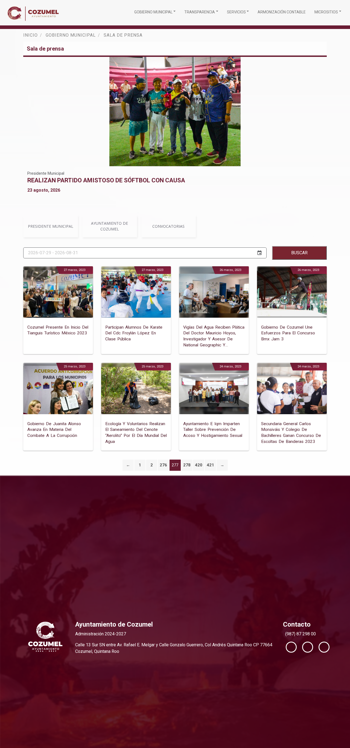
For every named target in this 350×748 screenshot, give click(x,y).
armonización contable (282, 12)
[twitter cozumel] (307, 647)
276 (163, 465)
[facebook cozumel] (291, 647)
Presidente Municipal (45, 173)
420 (198, 465)
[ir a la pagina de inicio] (34, 12)
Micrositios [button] (326, 12)
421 (210, 465)
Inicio (30, 35)
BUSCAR (299, 252)
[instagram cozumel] (324, 647)
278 (187, 465)
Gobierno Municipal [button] (153, 12)
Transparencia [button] (199, 12)
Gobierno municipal (71, 35)
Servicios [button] (236, 12)
